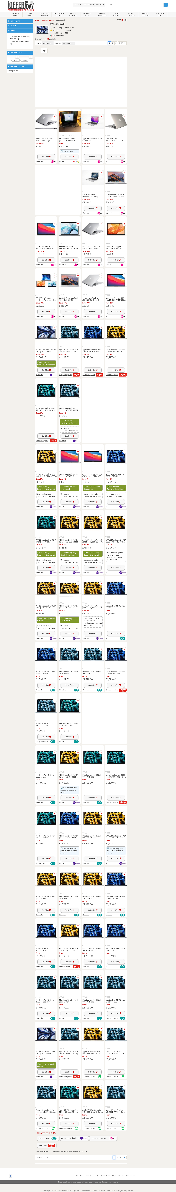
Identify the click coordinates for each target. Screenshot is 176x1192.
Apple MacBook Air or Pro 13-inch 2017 (92, 140)
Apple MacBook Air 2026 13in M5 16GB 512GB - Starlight (115, 351)
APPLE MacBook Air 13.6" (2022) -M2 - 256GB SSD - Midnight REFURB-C (46, 1052)
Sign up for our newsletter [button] (81, 1191)
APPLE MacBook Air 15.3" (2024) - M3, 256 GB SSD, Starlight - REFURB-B (69, 541)
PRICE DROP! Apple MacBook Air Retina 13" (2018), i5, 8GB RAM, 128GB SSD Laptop (45, 299)
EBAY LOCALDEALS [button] (160, 14)
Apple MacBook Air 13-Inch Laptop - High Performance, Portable (45, 140)
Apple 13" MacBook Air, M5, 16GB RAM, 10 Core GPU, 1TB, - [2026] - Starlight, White (91, 1052)
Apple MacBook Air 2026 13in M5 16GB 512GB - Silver (45, 409)
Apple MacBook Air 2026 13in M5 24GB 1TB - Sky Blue (68, 1052)
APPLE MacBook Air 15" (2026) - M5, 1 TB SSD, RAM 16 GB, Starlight (68, 776)
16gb (44, 51)
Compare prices (65, 375)
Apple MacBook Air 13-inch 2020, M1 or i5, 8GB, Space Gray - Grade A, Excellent (46, 247)
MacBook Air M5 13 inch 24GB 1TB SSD (45, 673)
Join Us (96, 1176)
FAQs (114, 1176)
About (79, 1176)
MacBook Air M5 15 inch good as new (45, 776)
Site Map (121, 1176)
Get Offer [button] (45, 156)
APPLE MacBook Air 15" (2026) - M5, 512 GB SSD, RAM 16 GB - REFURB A (69, 409)
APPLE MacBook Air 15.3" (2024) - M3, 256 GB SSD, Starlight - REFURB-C (46, 607)
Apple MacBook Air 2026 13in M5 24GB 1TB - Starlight (68, 949)
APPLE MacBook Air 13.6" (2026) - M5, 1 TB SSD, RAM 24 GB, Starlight (116, 837)
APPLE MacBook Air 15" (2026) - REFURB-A (115, 475)
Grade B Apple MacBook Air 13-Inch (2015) (68, 299)
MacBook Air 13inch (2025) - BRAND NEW (67, 140)
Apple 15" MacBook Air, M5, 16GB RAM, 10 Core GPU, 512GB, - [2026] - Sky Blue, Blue (116, 1111)
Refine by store (16, 66)
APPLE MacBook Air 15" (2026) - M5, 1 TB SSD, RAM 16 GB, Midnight (68, 837)
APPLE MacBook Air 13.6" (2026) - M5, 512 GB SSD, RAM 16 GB (92, 607)
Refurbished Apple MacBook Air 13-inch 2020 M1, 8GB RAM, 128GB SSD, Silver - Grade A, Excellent (69, 247)
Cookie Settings (131, 1176)
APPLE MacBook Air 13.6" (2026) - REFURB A (46, 541)
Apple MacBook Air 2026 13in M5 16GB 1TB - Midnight (115, 673)
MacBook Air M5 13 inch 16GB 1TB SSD (115, 607)
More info (39, 161)
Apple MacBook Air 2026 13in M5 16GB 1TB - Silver (116, 776)
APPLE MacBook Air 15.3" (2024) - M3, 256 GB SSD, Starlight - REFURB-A (46, 475)
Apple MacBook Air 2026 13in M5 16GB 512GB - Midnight (92, 351)
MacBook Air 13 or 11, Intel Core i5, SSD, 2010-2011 (115, 140)
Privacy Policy (105, 1176)
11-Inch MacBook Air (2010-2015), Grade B (90, 299)
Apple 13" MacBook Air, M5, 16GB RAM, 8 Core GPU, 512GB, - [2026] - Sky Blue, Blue (116, 1052)
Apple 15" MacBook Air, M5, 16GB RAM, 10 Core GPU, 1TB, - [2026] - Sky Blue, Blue (45, 1111)
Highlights (14, 21)
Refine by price (16, 52)
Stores (12, 26)
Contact (88, 1176)
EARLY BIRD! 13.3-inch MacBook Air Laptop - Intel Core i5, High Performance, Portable (91, 247)
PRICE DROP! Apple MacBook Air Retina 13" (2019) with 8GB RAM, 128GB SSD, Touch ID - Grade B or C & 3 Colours (115, 247)
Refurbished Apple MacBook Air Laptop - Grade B (90, 196)
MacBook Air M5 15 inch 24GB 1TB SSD (45, 837)
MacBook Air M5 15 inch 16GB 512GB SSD (68, 724)
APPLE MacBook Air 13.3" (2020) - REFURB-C (69, 475)
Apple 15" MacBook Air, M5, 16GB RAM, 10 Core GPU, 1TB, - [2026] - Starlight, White (91, 1111)
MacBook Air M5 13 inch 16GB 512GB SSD (68, 673)
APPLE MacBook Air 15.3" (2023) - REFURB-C (69, 607)
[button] (78, 5)
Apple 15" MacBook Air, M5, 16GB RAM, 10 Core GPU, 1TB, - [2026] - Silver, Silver (69, 1111)
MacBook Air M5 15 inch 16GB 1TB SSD (91, 776)
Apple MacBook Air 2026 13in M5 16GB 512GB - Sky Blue (68, 351)
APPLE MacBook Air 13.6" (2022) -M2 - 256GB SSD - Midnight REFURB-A (46, 351)
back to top (43, 1157)
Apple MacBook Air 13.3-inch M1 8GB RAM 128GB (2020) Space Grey (115, 299)
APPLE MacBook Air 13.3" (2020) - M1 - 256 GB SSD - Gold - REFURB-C (92, 475)
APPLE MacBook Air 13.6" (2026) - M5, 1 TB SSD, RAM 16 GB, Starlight (116, 541)
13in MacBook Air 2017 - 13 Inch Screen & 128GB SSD (115, 196)
